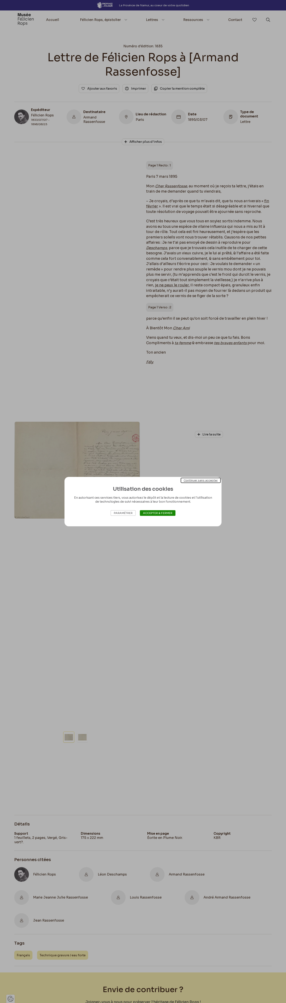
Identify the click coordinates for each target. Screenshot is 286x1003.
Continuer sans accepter (201, 480)
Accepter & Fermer (157, 513)
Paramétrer (123, 513)
